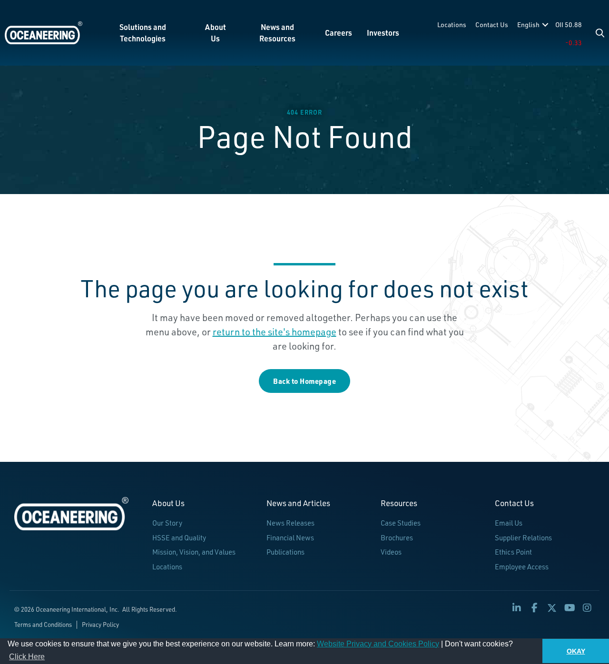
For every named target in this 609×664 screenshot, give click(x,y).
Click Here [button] (27, 657)
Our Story (167, 522)
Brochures (397, 537)
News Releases (290, 522)
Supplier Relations (523, 537)
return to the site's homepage (274, 332)
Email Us (508, 522)
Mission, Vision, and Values (194, 552)
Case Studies (401, 522)
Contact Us (491, 24)
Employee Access (522, 566)
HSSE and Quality (179, 537)
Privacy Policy (100, 624)
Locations (451, 24)
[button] (600, 33)
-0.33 (573, 43)
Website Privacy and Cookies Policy (378, 644)
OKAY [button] (576, 651)
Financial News (290, 537)
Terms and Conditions (43, 624)
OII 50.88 (568, 24)
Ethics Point (513, 552)
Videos (391, 552)
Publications (285, 552)
